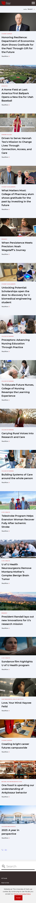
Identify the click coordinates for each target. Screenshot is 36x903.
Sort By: (25, 9)
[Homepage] (6, 3)
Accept (19, 898)
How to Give (5, 883)
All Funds (4, 878)
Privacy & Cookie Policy (22, 894)
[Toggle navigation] (33, 3)
